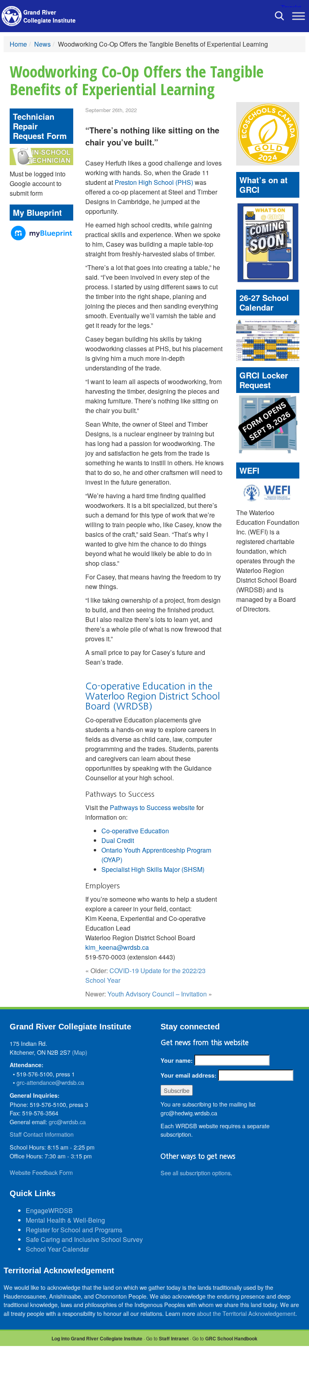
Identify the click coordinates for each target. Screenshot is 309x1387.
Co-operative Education (135, 830)
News (42, 44)
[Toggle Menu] (298, 16)
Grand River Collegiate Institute (49, 16)
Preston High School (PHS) (154, 182)
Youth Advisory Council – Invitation (157, 993)
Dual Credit (117, 840)
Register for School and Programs (74, 1229)
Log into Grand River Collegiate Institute (97, 1338)
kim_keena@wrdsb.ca (117, 947)
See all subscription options (196, 1172)
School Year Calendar (57, 1249)
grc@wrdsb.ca (67, 1121)
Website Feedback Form (41, 1172)
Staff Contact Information (42, 1134)
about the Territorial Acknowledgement (246, 1313)
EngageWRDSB (49, 1210)
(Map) (79, 1052)
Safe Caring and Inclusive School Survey (84, 1239)
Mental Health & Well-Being (65, 1220)
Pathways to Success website (152, 807)
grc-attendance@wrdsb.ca (50, 1082)
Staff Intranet (174, 1338)
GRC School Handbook (231, 1338)
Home (18, 44)
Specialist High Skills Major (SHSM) (152, 869)
